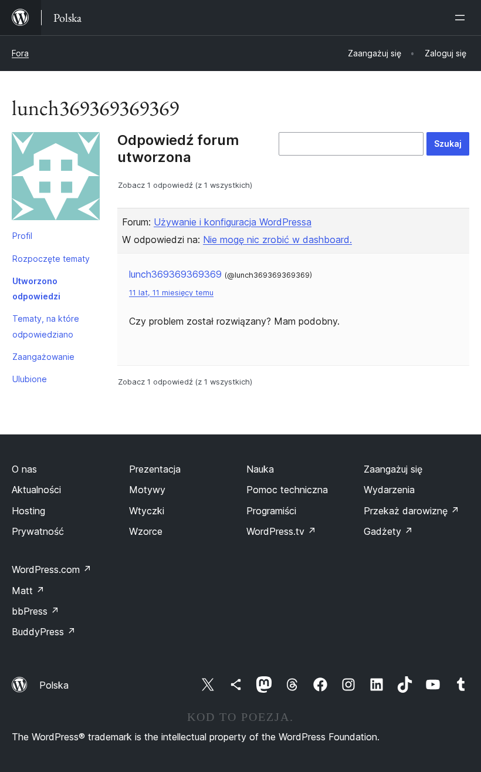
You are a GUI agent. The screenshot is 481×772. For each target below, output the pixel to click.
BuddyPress (44, 632)
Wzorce (145, 531)
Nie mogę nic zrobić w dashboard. (277, 239)
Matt (28, 590)
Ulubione (29, 379)
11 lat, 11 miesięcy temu (171, 292)
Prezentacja (155, 469)
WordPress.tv (281, 531)
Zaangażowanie (43, 357)
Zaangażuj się (393, 469)
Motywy (147, 489)
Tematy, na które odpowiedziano (45, 326)
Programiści (271, 511)
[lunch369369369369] (56, 178)
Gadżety (388, 531)
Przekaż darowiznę (411, 511)
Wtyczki (146, 511)
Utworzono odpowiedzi (36, 288)
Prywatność (38, 531)
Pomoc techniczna (287, 489)
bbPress (35, 611)
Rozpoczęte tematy (51, 259)
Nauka (260, 469)
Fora (20, 53)
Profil (22, 236)
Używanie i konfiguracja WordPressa (232, 222)
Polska (54, 685)
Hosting (28, 511)
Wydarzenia (389, 489)
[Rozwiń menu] (462, 17)
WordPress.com (52, 569)
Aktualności (36, 489)
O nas (24, 469)
